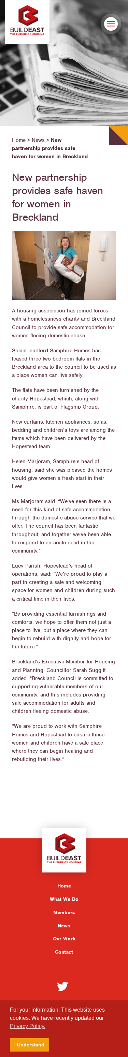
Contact (64, 952)
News (64, 926)
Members (64, 912)
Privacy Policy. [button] (27, 1026)
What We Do (64, 899)
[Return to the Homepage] (27, 22)
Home (64, 886)
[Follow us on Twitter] (62, 986)
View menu (111, 23)
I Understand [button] (29, 1044)
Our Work (64, 939)
